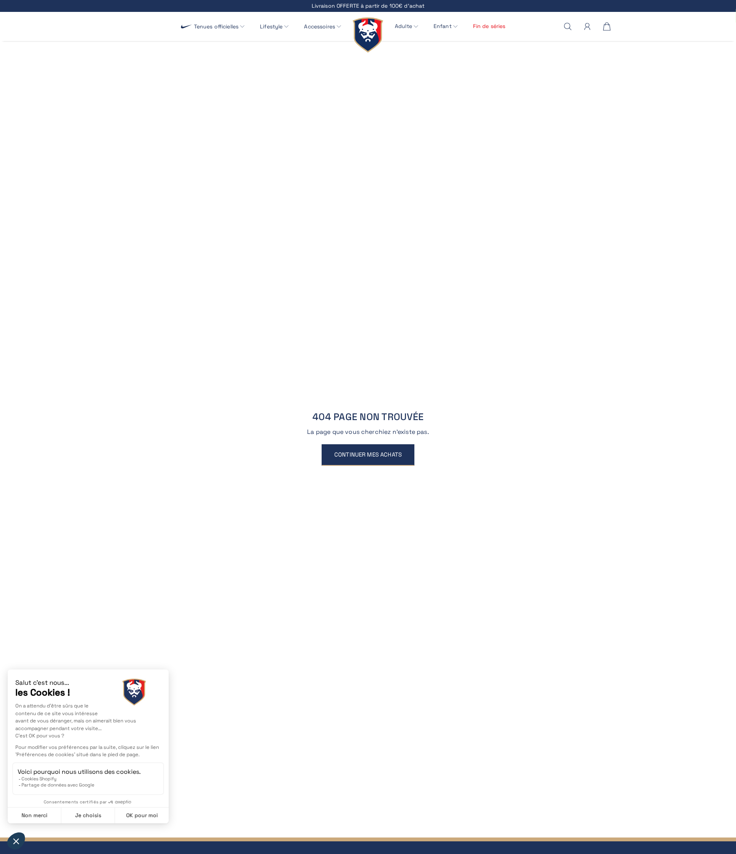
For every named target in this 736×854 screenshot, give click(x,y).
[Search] (567, 26)
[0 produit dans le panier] (606, 26)
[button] (219, 27)
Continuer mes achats (368, 454)
